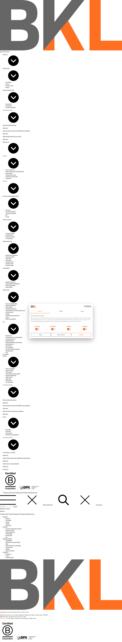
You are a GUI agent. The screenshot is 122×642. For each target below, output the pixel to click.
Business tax (9, 335)
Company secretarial (11, 213)
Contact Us (5, 469)
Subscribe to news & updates (13, 373)
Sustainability (6, 268)
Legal (7, 544)
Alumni (7, 87)
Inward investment (10, 236)
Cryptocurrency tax (10, 339)
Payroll (7, 216)
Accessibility (9, 540)
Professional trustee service (12, 315)
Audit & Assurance (7, 241)
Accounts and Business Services (11, 196)
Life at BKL (8, 82)
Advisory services (7, 219)
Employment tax (10, 340)
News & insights (10, 370)
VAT (7, 352)
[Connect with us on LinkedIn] (26, 492)
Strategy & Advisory (10, 282)
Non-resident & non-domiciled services (15, 310)
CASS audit (8, 258)
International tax (10, 344)
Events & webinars (10, 368)
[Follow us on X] (12, 492)
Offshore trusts (9, 312)
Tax (3, 321)
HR (6, 215)
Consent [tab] (40, 311)
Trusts (7, 317)
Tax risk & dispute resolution (13, 349)
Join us (4, 416)
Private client (9, 535)
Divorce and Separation (11, 303)
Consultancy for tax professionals (14, 337)
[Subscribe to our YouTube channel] (18, 492)
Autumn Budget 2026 (11, 375)
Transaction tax (9, 350)
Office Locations (10, 557)
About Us (5, 54)
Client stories (9, 372)
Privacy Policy (9, 547)
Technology (8, 178)
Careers (7, 523)
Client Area (8, 525)
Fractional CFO (9, 235)
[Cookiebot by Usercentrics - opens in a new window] (85, 306)
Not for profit (9, 173)
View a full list (3, 618)
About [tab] (82, 311)
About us (8, 518)
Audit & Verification (10, 285)
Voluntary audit (9, 265)
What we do (6, 142)
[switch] (53, 329)
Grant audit (8, 260)
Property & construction (12, 176)
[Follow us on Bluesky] (33, 492)
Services (5, 527)
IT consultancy (9, 238)
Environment (9, 105)
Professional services (11, 174)
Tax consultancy (10, 347)
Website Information (7, 538)
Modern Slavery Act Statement (13, 545)
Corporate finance (10, 233)
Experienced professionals (12, 434)
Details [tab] (61, 311)
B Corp (7, 84)
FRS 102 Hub (9, 380)
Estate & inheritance (11, 305)
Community (8, 104)
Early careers (9, 433)
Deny (40, 334)
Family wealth (9, 307)
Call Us (7, 555)
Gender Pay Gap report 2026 (13, 542)
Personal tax (9, 345)
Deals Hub (8, 378)
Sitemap (8, 549)
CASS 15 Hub (9, 377)
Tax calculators (9, 382)
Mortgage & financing (11, 308)
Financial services (10, 169)
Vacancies (8, 431)
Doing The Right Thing (8, 90)
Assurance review (10, 256)
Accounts (8, 210)
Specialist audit (9, 262)
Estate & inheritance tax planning (14, 342)
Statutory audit (9, 263)
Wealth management (11, 319)
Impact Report (9, 287)
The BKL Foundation (11, 107)
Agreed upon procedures (12, 255)
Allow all (81, 334)
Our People (5, 354)
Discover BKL (6, 68)
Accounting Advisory (11, 211)
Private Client (6, 289)
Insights (5, 355)
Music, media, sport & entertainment (15, 171)
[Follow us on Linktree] (6, 492)
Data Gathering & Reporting (12, 283)
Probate (8, 313)
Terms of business (10, 550)
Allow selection (61, 334)
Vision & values (9, 85)
